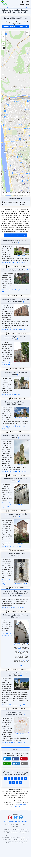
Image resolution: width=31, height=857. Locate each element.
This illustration (17, 643)
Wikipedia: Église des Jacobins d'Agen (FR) (15, 329)
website (19, 662)
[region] (15, 113)
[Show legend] (27, 33)
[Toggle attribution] (28, 193)
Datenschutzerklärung (21, 821)
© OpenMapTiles (12, 192)
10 (20, 782)
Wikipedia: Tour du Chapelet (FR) (12, 546)
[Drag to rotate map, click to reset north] (3, 39)
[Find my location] (3, 43)
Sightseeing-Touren (11, 7)
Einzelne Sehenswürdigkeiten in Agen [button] (15, 235)
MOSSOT (18, 255)
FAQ (5, 821)
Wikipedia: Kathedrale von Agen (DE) (13, 705)
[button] (7, 758)
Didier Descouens (18, 417)
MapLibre (5, 192)
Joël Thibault (18, 733)
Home (3, 7)
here (19, 664)
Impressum (11, 821)
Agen (26, 7)
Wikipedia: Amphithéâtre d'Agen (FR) (13, 742)
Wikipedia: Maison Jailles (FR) (11, 394)
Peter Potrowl (21, 651)
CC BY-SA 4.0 (23, 255)
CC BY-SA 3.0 (24, 837)
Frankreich (21, 7)
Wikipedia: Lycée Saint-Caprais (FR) (13, 607)
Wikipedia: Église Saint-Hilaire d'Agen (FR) (15, 471)
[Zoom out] (3, 36)
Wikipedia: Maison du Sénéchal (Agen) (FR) (7, 505)
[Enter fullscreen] (3, 48)
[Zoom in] (3, 33)
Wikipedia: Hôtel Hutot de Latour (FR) (14, 262)
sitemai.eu (20, 648)
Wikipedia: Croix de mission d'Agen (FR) (7, 582)
